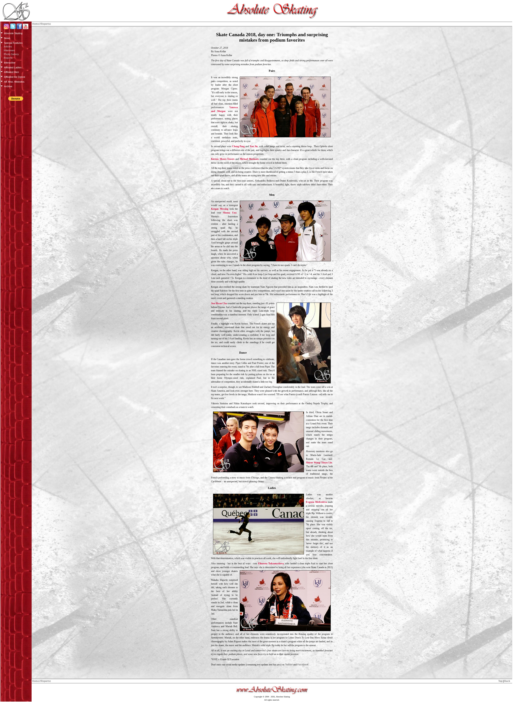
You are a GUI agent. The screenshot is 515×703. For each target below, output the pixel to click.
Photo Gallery (11, 54)
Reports (8, 57)
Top (500, 681)
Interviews (9, 50)
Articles (8, 46)
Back (507, 681)
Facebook (303, 664)
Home (35, 24)
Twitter (289, 664)
